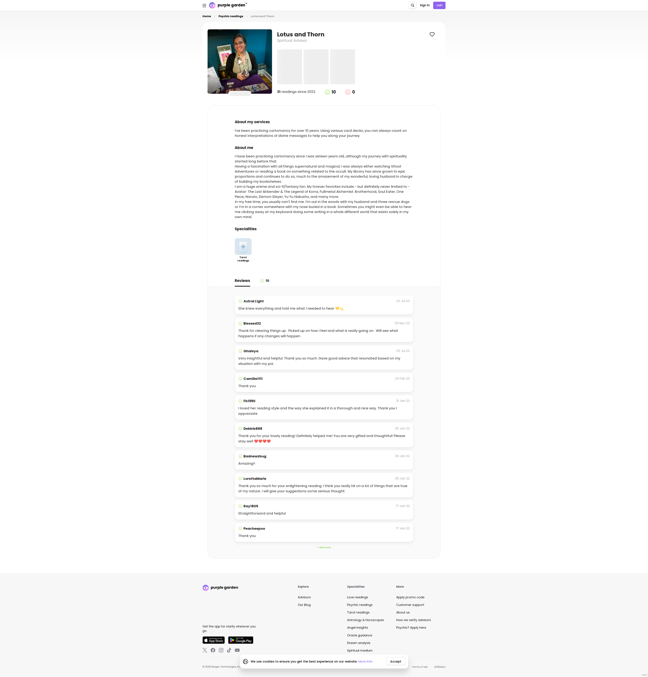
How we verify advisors (413, 620)
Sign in (425, 5)
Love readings (357, 597)
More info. (365, 661)
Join (439, 5)
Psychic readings (360, 605)
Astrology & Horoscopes (365, 620)
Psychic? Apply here (411, 627)
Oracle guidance (359, 635)
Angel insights (357, 627)
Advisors (304, 597)
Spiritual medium (360, 650)
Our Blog (304, 605)
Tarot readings (358, 612)
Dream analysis (358, 643)
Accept (395, 661)
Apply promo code (410, 597)
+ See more (324, 547)
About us (403, 612)
